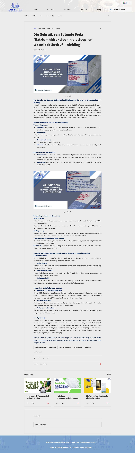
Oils (41, 16)
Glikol (34, 16)
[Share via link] (48, 358)
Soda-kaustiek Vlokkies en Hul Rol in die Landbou (38, 397)
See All (109, 374)
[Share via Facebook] (34, 358)
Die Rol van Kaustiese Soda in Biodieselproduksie (97, 397)
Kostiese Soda (49, 16)
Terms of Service (56, 447)
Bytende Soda (78, 347)
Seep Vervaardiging (65, 347)
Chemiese (88, 347)
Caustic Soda (52, 347)
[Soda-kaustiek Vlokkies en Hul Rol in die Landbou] (37, 385)
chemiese (59, 16)
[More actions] (100, 28)
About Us (76, 447)
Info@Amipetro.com (87, 442)
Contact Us (67, 447)
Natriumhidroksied (40, 347)
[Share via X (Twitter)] (39, 358)
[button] (108, 16)
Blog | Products (86, 447)
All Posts (26, 16)
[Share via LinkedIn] (43, 358)
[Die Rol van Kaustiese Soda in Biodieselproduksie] (97, 385)
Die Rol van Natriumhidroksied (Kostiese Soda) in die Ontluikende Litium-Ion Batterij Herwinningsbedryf (67, 397)
